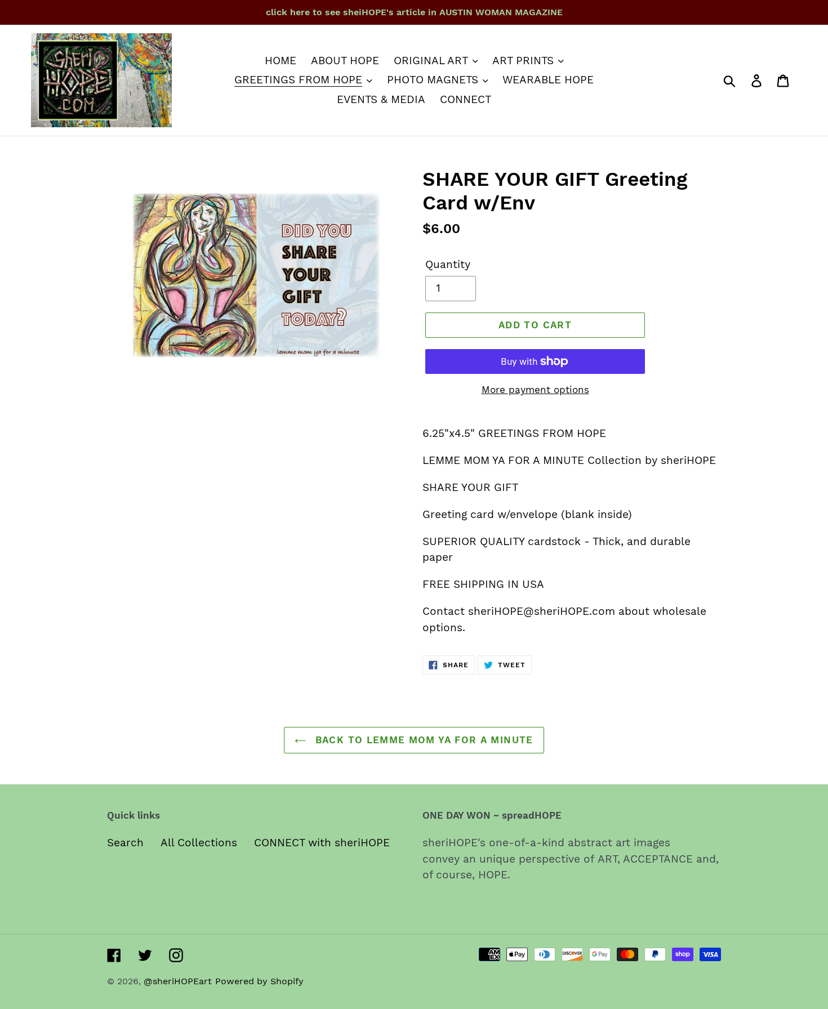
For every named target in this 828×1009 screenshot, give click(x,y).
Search (125, 842)
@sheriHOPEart (178, 981)
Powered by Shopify (259, 981)
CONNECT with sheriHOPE (322, 842)
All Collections (199, 842)
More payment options (535, 389)
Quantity (447, 264)
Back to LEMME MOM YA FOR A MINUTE (422, 739)
